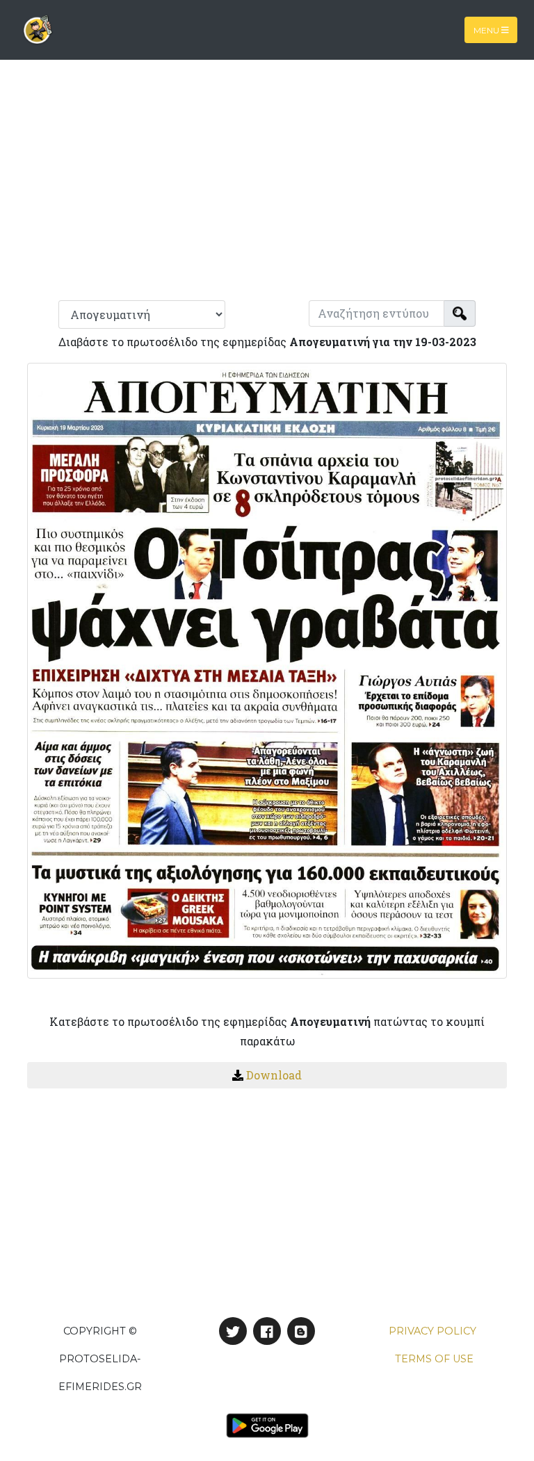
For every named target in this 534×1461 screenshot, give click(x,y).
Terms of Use (434, 1359)
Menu (487, 29)
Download (274, 1075)
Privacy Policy (432, 1331)
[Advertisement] (267, 186)
